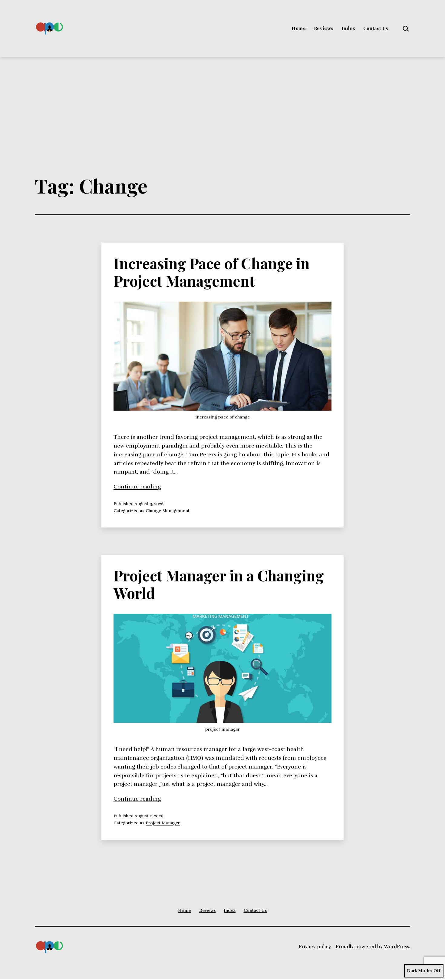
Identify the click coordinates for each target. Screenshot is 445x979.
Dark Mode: (419, 970)
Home (299, 28)
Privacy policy (315, 947)
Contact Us (375, 28)
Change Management (168, 510)
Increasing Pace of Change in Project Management (212, 271)
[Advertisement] (222, 102)
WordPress (396, 947)
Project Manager (163, 822)
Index (348, 28)
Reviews (324, 28)
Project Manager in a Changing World (219, 584)
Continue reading (137, 486)
